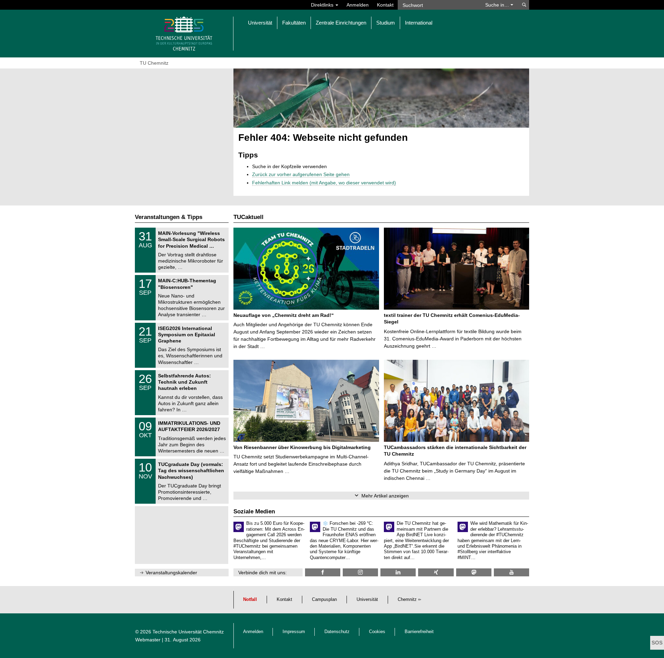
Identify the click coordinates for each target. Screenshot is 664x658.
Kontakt (385, 5)
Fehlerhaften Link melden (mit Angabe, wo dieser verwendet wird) (324, 182)
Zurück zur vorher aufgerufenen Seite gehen (301, 174)
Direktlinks (323, 5)
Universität (367, 599)
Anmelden (358, 5)
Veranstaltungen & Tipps (168, 217)
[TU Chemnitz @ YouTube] (511, 572)
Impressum (294, 631)
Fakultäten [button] (294, 23)
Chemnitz (407, 599)
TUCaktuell (248, 217)
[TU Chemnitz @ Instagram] (360, 572)
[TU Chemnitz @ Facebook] (322, 572)
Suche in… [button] (497, 5)
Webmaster (147, 639)
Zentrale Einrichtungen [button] (341, 23)
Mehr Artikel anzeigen (385, 496)
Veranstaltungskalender (171, 572)
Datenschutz (337, 631)
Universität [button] (260, 23)
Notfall (250, 599)
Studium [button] (385, 23)
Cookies (377, 631)
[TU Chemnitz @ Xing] (435, 572)
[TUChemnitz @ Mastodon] (473, 572)
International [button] (418, 23)
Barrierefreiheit (419, 631)
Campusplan (324, 599)
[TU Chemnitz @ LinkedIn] (398, 572)
